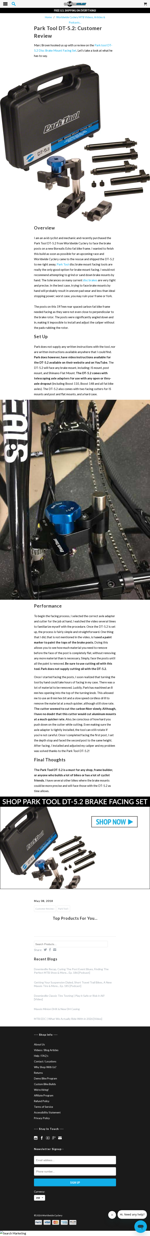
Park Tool (63, 264)
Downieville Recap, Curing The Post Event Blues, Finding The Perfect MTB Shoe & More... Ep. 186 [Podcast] (71, 970)
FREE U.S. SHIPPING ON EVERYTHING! (75, 10)
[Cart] (145, 5)
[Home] (75, 4)
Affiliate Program (43, 1095)
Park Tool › (63, 908)
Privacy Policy (42, 1118)
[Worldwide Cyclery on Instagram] (36, 1138)
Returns (38, 1072)
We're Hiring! (41, 1089)
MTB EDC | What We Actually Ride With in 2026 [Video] (68, 1018)
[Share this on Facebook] (49, 949)
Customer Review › (44, 908)
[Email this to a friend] (54, 949)
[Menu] (5, 4)
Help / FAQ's (41, 1055)
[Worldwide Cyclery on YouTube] (48, 1138)
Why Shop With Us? (45, 1067)
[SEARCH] (14, 4)
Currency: (39, 1191)
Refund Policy (41, 1101)
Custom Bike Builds (45, 1084)
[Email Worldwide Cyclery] (60, 1138)
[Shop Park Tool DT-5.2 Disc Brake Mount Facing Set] (75, 843)
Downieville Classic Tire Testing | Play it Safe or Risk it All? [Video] (69, 997)
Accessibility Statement (47, 1112)
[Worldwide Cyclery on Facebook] (42, 1138)
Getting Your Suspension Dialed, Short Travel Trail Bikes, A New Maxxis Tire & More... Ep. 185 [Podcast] (73, 984)
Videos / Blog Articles (46, 1050)
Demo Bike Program (45, 1078)
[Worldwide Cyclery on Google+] (54, 1138)
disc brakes (90, 280)
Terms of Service (43, 1106)
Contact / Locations (45, 1061)
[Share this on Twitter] (45, 949)
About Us (39, 1044)
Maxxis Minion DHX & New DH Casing (57, 1009)
